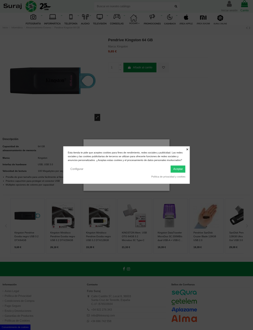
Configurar (76, 168)
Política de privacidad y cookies (168, 176)
